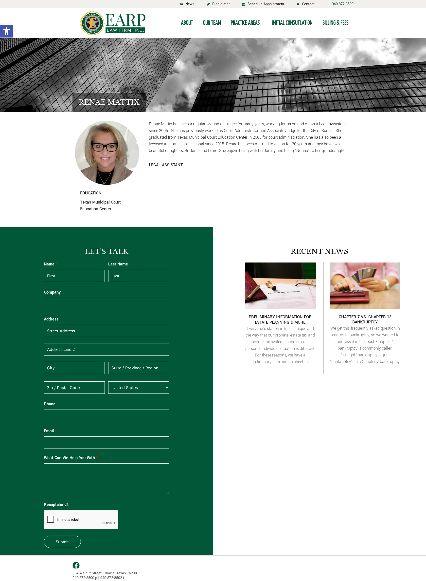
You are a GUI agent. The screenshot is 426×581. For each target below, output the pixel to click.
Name (50, 264)
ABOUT (187, 23)
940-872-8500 (343, 4)
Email (50, 431)
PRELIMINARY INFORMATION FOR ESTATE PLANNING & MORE (280, 319)
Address (51, 319)
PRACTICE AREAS (245, 23)
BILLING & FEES (335, 23)
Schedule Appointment (266, 4)
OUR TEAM (212, 23)
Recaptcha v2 (56, 504)
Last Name (119, 264)
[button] (6, 31)
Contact (308, 4)
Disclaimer (221, 4)
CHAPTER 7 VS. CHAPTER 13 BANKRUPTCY (365, 319)
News (190, 4)
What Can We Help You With (71, 457)
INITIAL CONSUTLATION (292, 23)
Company (52, 292)
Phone (49, 404)
